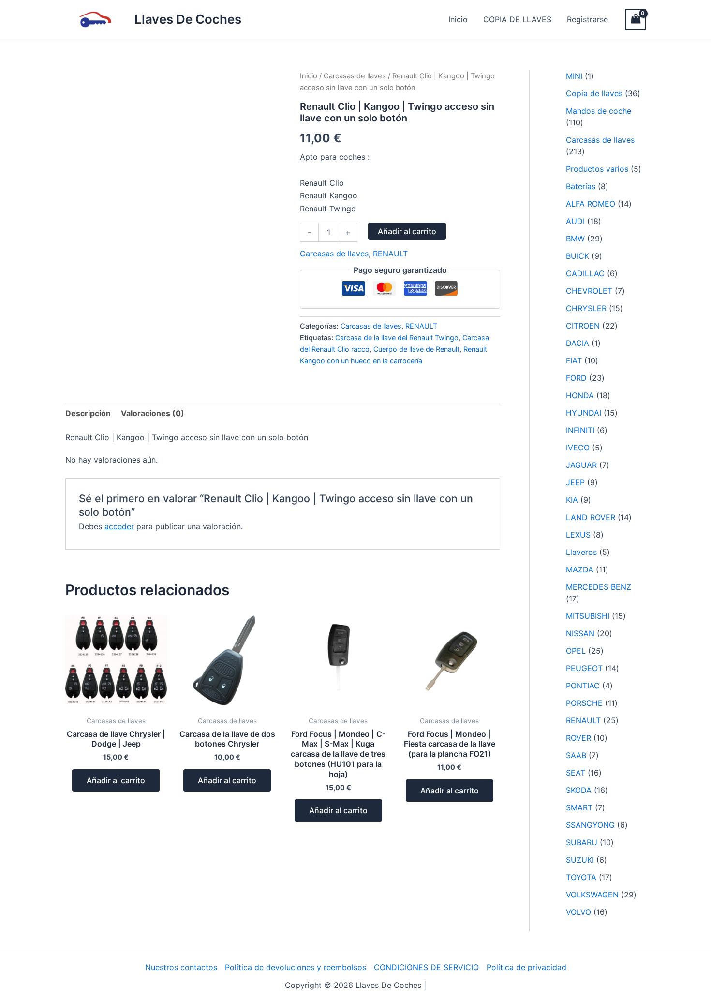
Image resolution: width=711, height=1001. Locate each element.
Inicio (458, 19)
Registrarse (587, 19)
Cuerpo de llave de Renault (416, 349)
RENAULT (390, 253)
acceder (119, 526)
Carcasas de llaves (355, 76)
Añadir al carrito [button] (116, 780)
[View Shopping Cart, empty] (635, 19)
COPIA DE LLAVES (517, 19)
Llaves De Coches (187, 19)
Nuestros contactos (181, 967)
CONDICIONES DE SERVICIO (426, 967)
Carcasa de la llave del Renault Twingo (397, 337)
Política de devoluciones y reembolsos (295, 967)
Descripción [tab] (88, 413)
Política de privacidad (526, 967)
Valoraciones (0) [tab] (152, 413)
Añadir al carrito (407, 231)
